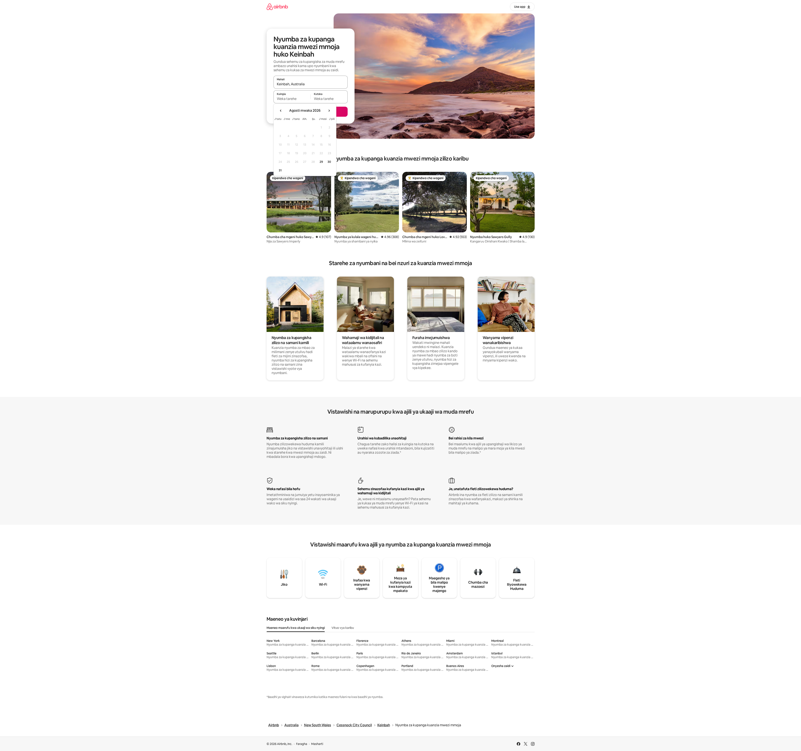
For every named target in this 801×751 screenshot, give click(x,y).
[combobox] (310, 84)
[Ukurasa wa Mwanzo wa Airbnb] (277, 6)
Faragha (301, 744)
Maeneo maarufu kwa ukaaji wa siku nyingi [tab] (296, 628)
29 (321, 162)
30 (329, 162)
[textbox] (292, 98)
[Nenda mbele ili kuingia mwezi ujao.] (329, 110)
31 (280, 170)
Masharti (317, 744)
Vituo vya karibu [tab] (342, 628)
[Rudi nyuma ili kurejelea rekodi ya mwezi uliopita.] (281, 110)
